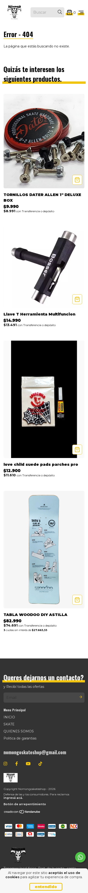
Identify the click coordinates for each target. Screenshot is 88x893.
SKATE (9, 724)
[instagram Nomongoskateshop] (5, 763)
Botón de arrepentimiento (25, 804)
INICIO (9, 717)
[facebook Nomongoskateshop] (16, 763)
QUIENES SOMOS (19, 731)
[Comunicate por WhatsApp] (80, 857)
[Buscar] (59, 12)
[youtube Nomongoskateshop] (28, 763)
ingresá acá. (13, 798)
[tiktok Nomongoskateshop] (40, 763)
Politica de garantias (20, 738)
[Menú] (81, 12)
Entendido (46, 887)
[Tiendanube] (22, 813)
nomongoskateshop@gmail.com (35, 752)
